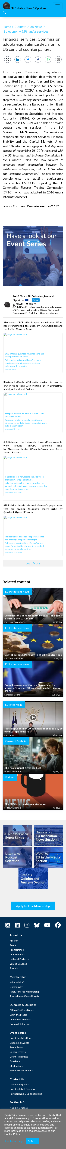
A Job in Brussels (19, 1107)
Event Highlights (19, 1056)
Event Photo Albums (21, 1070)
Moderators (16, 1065)
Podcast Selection (20, 1023)
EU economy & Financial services (26, 31)
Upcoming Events (19, 1042)
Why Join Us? (17, 982)
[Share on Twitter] (7, 59)
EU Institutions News (22, 1010)
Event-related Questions (23, 1088)
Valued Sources (18, 963)
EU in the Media (18, 1014)
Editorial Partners (19, 958)
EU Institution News (28, 27)
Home (7, 27)
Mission (14, 940)
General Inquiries (19, 1084)
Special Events (18, 1051)
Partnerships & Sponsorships (26, 1093)
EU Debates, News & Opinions (28, 8)
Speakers (15, 1061)
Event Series (17, 1047)
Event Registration (20, 1038)
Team (13, 945)
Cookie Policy (12, 1134)
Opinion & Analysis (20, 1019)
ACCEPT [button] (32, 1141)
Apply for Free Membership (33, 906)
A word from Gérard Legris (24, 996)
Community (16, 986)
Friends (14, 968)
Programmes (17, 949)
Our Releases (17, 954)
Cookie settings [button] (14, 1141)
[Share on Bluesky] (27, 59)
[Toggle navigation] (57, 5)
